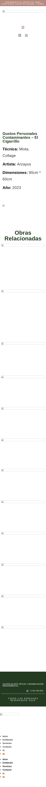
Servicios (7, 743)
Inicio (5, 736)
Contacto (7, 747)
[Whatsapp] (26, 35)
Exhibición (8, 740)
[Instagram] (20, 35)
